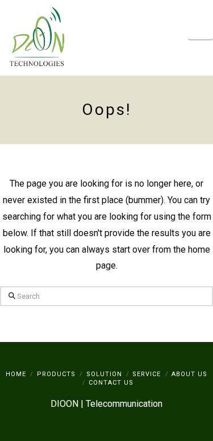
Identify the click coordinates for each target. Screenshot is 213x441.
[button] (200, 27)
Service (146, 374)
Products (56, 374)
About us (189, 374)
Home (16, 374)
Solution (104, 374)
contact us (111, 382)
